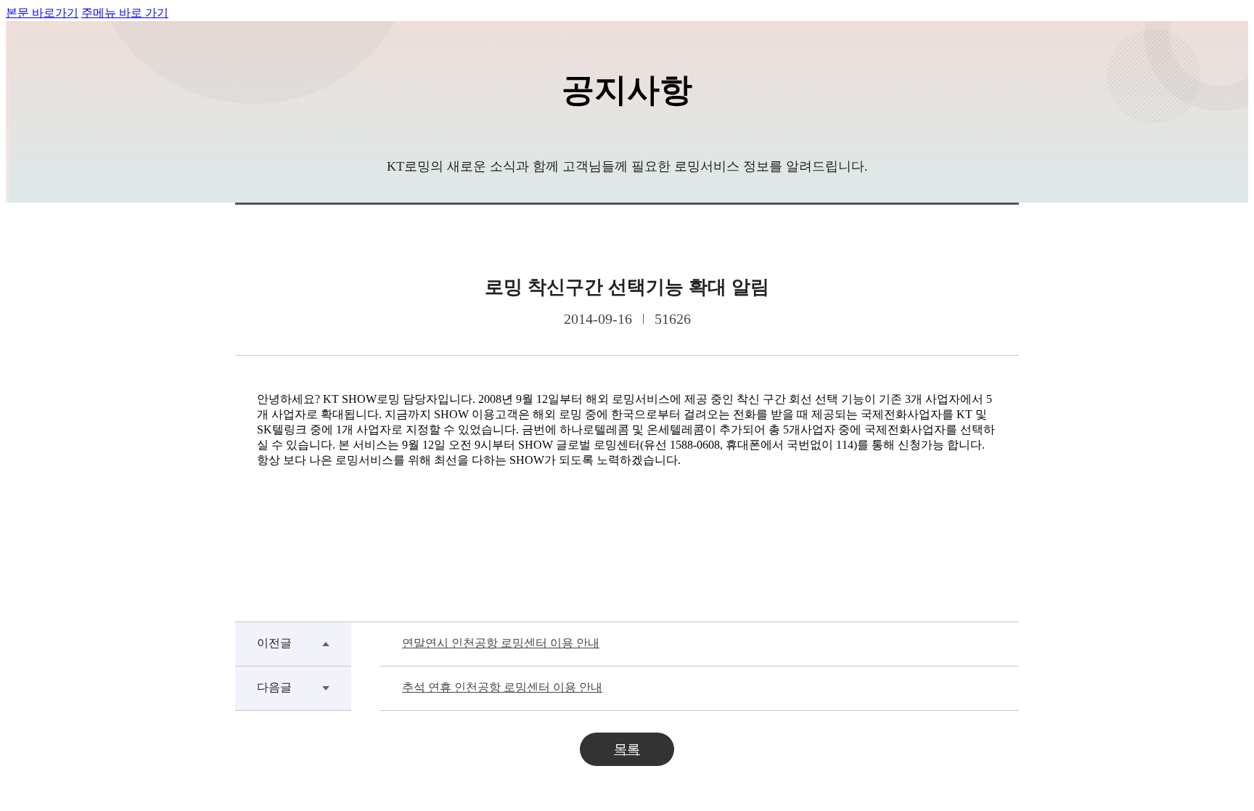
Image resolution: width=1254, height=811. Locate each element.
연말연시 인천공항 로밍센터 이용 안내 (500, 643)
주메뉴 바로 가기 (124, 13)
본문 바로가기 (42, 13)
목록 (627, 749)
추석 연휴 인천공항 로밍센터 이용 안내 (502, 687)
